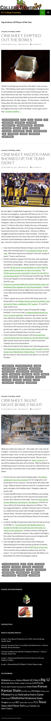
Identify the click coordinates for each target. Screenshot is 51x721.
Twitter (33, 705)
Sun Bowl (17, 380)
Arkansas (13, 680)
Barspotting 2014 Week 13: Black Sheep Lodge (25, 664)
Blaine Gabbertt (9, 368)
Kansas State (14, 374)
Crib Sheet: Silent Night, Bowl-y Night (21, 402)
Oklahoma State (33, 698)
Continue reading (13, 111)
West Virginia (8, 136)
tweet (27, 706)
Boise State (14, 683)
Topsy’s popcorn (38, 460)
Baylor (26, 680)
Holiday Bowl (37, 371)
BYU (46, 120)
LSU (25, 691)
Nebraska (13, 377)
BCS (32, 680)
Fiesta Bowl (31, 122)
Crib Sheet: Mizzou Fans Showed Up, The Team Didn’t (25, 158)
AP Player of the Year (10, 120)
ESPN (34, 683)
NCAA (25, 128)
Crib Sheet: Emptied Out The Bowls (21, 37)
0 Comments (36, 44)
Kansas (29, 569)
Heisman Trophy (9, 125)
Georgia (20, 687)
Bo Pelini (6, 567)
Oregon (4, 702)
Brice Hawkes (35, 368)
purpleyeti (24, 44)
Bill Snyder (40, 564)
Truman (24, 134)
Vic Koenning (34, 575)
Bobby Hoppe (22, 368)
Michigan (36, 691)
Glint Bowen (37, 567)
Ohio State (7, 131)
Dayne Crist (20, 122)
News (18, 31)
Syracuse (27, 380)
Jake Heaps (7, 128)
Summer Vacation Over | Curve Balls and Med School (20, 645)
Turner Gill (23, 575)
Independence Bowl (25, 125)
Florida (40, 683)
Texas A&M (7, 705)
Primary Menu (48, 12)
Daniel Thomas (8, 371)
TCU (35, 702)
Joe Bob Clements (18, 569)
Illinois (5, 569)
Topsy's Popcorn (9, 575)
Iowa (5, 374)
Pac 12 (29, 131)
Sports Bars (24, 702)
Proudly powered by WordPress (11, 718)
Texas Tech (19, 705)
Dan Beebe (26, 567)
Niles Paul (29, 377)
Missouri (17, 128)
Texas (42, 702)
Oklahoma (17, 698)
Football (12, 31)
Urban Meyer (34, 134)
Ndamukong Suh (23, 572)
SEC (4, 134)
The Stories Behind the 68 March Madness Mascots (20, 652)
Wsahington (31, 382)
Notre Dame (35, 128)
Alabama (5, 680)
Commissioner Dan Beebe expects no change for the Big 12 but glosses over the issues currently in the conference (25, 527)
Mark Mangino (8, 572)
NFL (21, 377)
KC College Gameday (11, 12)
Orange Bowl (19, 131)
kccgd (3, 639)
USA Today (20, 382)
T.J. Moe (36, 380)
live (22, 691)
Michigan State (45, 691)
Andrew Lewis (8, 366)
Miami (37, 374)
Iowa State (39, 125)
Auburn (37, 366)
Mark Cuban (27, 374)
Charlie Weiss (8, 122)
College (4, 31)
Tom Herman (13, 134)
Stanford (30, 702)
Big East (38, 120)
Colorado (28, 683)
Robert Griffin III (40, 131)
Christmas (16, 567)
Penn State (12, 702)
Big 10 (23, 120)
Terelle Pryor (8, 382)
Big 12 (30, 120)
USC (38, 706)
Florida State (6, 687)
